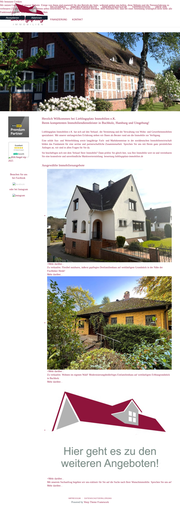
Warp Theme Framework (96, 502)
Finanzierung (58, 19)
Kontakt (77, 19)
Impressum (74, 498)
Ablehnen (36, 17)
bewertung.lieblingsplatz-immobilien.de (123, 156)
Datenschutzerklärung (98, 498)
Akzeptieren (12, 17)
